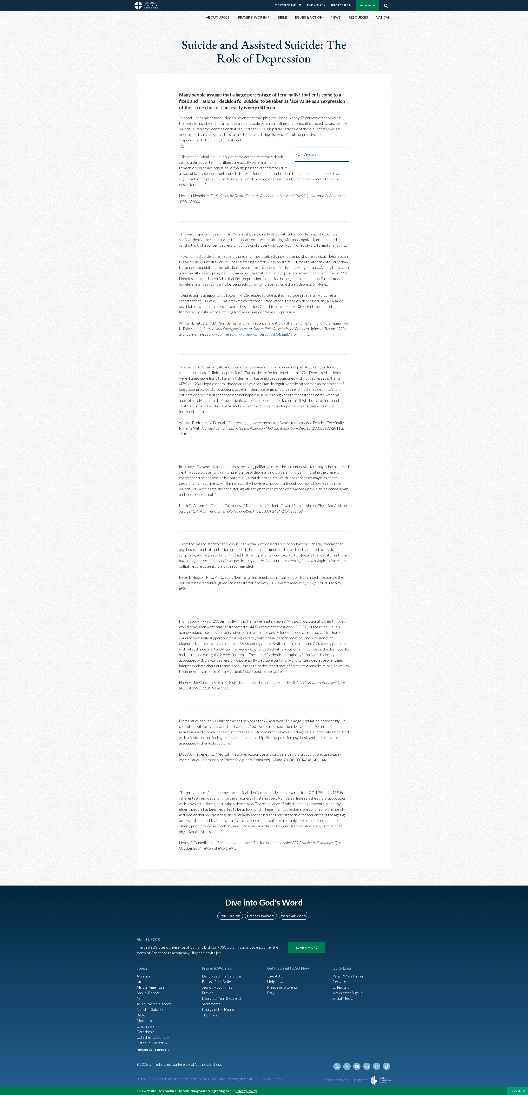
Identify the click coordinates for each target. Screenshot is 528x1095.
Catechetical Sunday (153, 1037)
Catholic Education (152, 1043)
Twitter (337, 1066)
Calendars (340, 987)
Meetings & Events (282, 987)
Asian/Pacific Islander (154, 1004)
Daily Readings (286, 5)
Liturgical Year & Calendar (223, 998)
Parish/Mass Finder (348, 976)
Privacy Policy (270, 1079)
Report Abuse (340, 5)
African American (150, 987)
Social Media (342, 998)
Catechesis (145, 1031)
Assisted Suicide (150, 1009)
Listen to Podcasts (261, 915)
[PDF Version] (182, 145)
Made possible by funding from (346, 1080)
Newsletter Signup (347, 992)
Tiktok (386, 1066)
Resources (340, 981)
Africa (141, 981)
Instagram (376, 1066)
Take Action (276, 976)
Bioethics (144, 1020)
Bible (141, 1015)
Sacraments (211, 1004)
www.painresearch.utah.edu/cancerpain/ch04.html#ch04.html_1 (259, 334)
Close (516, 1090)
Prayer (207, 992)
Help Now (367, 5)
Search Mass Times (217, 987)
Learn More (307, 947)
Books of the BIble (216, 981)
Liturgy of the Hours (218, 1009)
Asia (140, 998)
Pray (271, 992)
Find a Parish (316, 5)
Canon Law (145, 1026)
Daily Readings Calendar (301, 5)
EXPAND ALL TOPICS (151, 1049)
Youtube (357, 1066)
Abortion (144, 976)
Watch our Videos (294, 915)
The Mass (209, 1015)
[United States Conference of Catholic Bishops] (146, 6)
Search (386, 5)
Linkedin (366, 1066)
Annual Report (148, 992)
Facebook (347, 1066)
